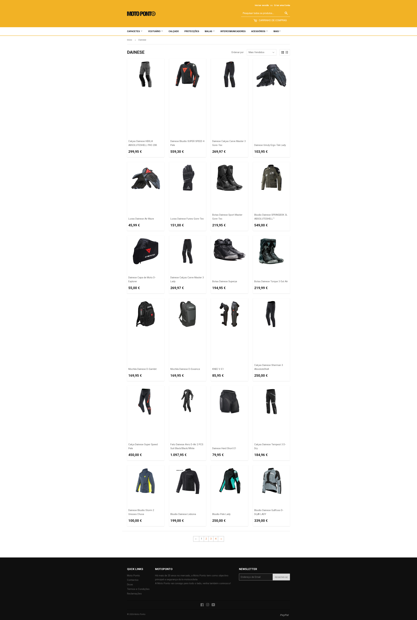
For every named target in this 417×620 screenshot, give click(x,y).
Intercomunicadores (233, 31)
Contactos (132, 579)
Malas (209, 31)
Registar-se (281, 577)
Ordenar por (237, 52)
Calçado (174, 31)
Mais (276, 31)
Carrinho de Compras (272, 20)
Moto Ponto (133, 575)
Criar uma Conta (282, 5)
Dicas (130, 584)
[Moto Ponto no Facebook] (202, 605)
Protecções (191, 31)
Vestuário (154, 31)
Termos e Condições (138, 589)
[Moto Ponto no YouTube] (213, 605)
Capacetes (134, 31)
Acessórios (258, 31)
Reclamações (134, 593)
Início (129, 40)
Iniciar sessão (262, 5)
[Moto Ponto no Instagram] (207, 605)
